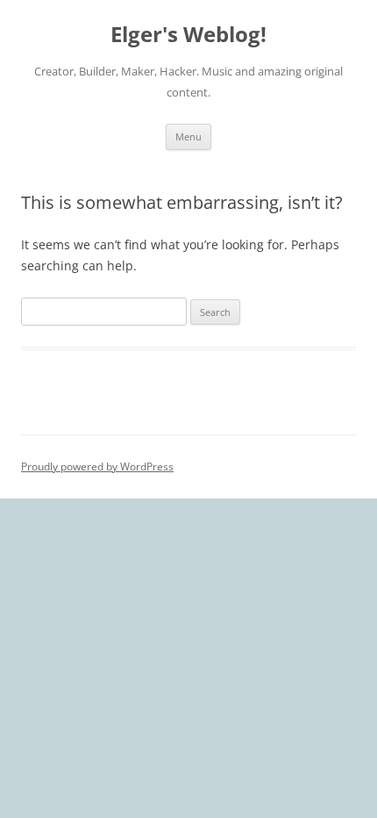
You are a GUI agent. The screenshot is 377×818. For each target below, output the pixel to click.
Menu (188, 136)
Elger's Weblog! (188, 34)
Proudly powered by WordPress (97, 466)
